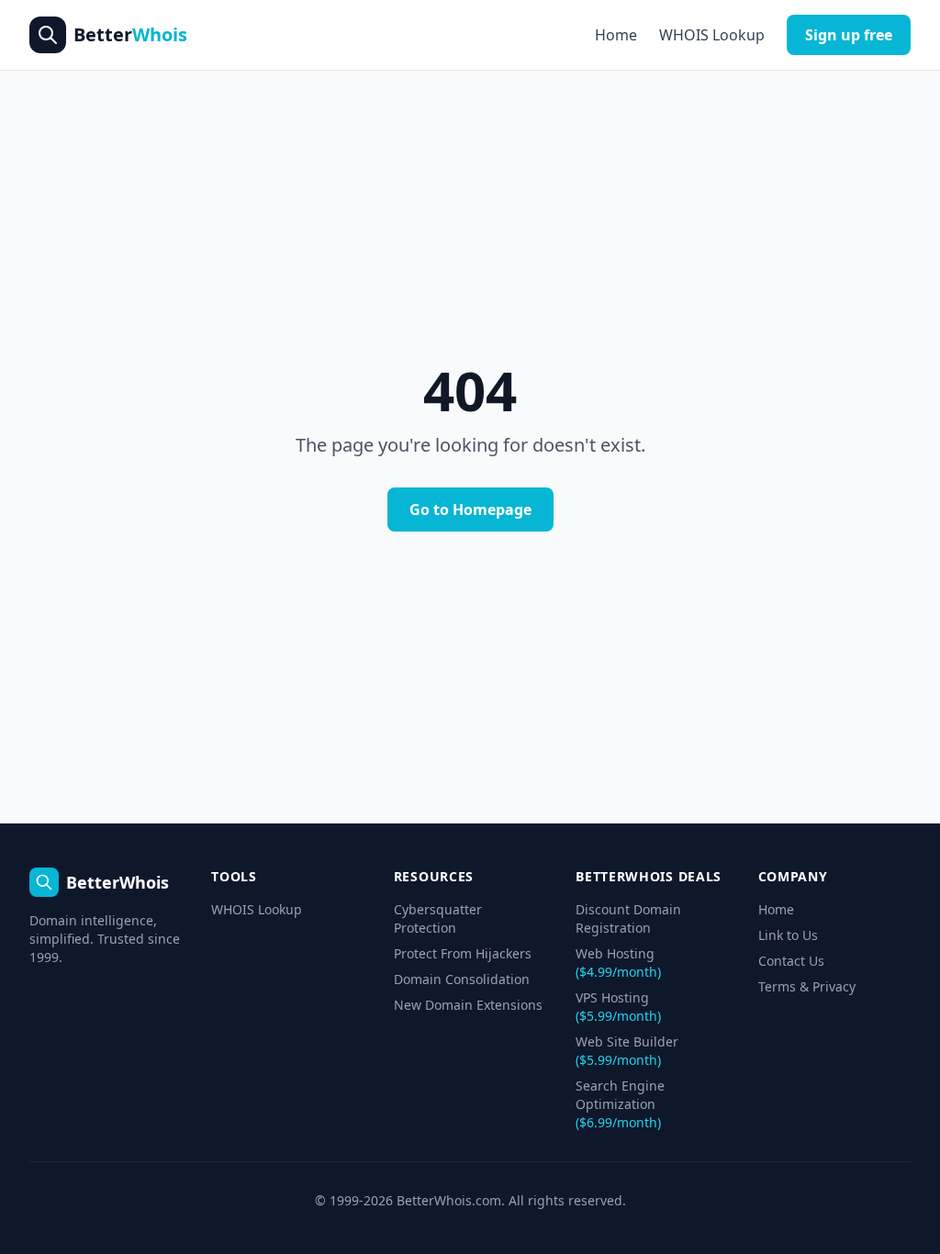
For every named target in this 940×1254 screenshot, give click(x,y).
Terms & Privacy (807, 986)
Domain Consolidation (462, 979)
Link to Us (788, 935)
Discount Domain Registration (628, 918)
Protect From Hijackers (463, 953)
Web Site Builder (627, 1051)
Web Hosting (618, 962)
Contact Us (791, 960)
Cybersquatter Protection (438, 918)
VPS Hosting (618, 1006)
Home (616, 35)
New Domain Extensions (468, 1004)
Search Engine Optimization (620, 1104)
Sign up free (848, 35)
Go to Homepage (470, 509)
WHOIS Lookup (712, 35)
